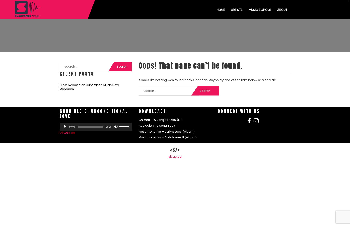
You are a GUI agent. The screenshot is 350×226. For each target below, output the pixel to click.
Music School (260, 9)
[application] (96, 127)
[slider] (124, 126)
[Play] (65, 127)
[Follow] (249, 122)
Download (67, 133)
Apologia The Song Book (157, 125)
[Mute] (116, 127)
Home (221, 9)
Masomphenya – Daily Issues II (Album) (168, 137)
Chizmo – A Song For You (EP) (161, 120)
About (282, 9)
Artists (237, 9)
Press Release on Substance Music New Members (89, 87)
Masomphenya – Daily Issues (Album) (167, 131)
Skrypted (175, 156)
